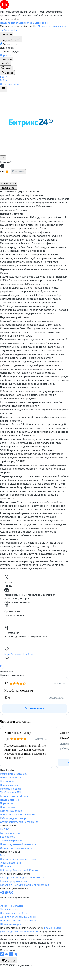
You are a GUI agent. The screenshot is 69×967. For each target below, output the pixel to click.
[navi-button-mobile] (3, 89)
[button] (3, 76)
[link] (6, 68)
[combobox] (8, 960)
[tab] (8, 184)
